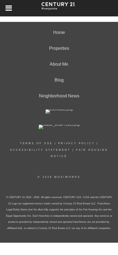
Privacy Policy (76, 143)
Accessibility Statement (40, 150)
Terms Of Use (36, 143)
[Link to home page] (59, 8)
